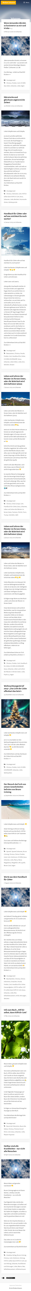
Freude (22, 353)
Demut (17, 854)
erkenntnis (7, 981)
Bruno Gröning (21, 1255)
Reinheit (16, 199)
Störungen (23, 996)
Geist (5, 857)
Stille (17, 996)
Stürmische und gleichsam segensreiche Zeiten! (14, 100)
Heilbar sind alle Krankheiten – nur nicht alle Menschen (14, 1148)
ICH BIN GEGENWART (10, 359)
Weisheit (6, 364)
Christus (8, 83)
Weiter (12, 1278)
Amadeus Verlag (11, 1255)
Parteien (14, 512)
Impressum (12, 1285)
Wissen (12, 364)
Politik (20, 512)
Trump (6, 515)
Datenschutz (18, 1285)
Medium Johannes (9, 2)
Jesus (21, 196)
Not (15, 993)
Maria (16, 860)
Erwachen (14, 981)
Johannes (13, 86)
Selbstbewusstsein (9, 996)
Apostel (8, 851)
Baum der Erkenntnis (12, 1126)
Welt (16, 515)
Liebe (18, 86)
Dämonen (15, 194)
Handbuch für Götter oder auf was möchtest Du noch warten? (15, 216)
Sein (23, 362)
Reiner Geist (7, 865)
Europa (17, 504)
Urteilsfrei (12, 515)
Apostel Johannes (17, 851)
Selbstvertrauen (21, 1269)
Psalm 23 (6, 674)
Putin (24, 512)
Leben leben (14, 362)
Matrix (20, 1266)
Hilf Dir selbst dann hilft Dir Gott (14, 1261)
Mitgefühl (15, 863)
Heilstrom (14, 857)
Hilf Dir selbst (18, 987)
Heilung (22, 1258)
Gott (18, 83)
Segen (22, 86)
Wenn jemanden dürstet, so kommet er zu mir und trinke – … (15, 25)
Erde (13, 504)
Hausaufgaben (8, 987)
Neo (23, 1266)
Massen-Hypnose (9, 1134)
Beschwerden (10, 979)
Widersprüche (12, 202)
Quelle (23, 863)
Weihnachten (8, 773)
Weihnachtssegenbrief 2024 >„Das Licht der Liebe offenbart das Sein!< (15, 688)
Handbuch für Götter (18, 356)
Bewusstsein (10, 353)
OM (19, 863)
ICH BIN (20, 857)
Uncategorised (10, 80)
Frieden (14, 83)
